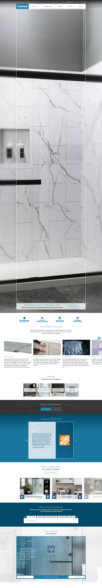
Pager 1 (48, 301)
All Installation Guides (51, 472)
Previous (18, 301)
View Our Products (73, 306)
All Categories (31, 517)
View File (48, 497)
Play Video (22, 497)
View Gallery (24, 562)
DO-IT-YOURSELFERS (46, 409)
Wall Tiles (40, 517)
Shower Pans (62, 517)
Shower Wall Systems (51, 517)
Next (83, 301)
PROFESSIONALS (57, 409)
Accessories (71, 517)
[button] (70, 1)
